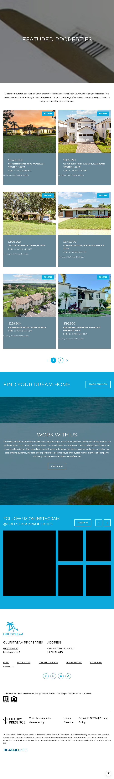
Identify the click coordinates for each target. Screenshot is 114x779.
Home (6, 662)
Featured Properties (48, 662)
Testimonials (96, 662)
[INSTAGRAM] (53, 676)
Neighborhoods (74, 662)
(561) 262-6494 (10, 648)
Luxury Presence (69, 720)
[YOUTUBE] (61, 676)
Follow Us (83, 522)
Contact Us (8, 666)
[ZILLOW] (68, 676)
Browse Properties (98, 384)
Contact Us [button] (57, 466)
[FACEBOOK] (46, 676)
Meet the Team (23, 662)
